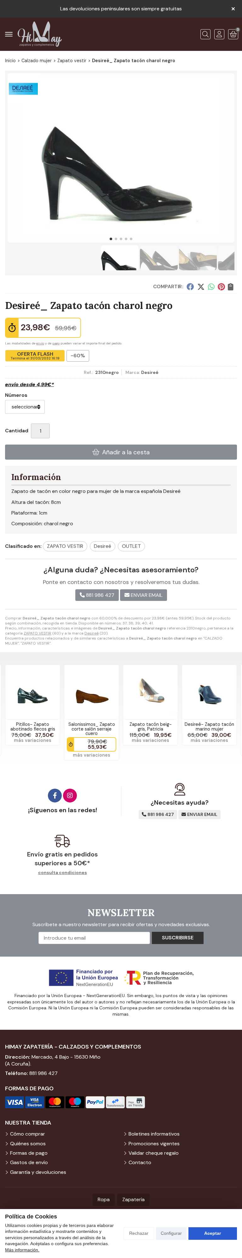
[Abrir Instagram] (70, 795)
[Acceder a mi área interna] (219, 34)
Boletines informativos (154, 1134)
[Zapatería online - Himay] (40, 34)
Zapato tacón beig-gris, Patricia (151, 726)
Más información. (22, 1249)
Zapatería (133, 1199)
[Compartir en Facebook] (190, 286)
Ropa (104, 1199)
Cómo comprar (27, 1134)
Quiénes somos (28, 1143)
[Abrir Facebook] (55, 795)
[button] (111, 239)
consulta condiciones (62, 872)
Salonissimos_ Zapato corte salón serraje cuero (91, 728)
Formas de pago (29, 1153)
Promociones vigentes (154, 1143)
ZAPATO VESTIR (37, 633)
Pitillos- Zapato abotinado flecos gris (32, 726)
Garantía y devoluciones (38, 1172)
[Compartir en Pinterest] (221, 286)
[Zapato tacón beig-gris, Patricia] (150, 692)
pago (56, 343)
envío (40, 343)
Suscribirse (177, 937)
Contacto (140, 1162)
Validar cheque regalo (154, 1153)
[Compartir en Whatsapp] (211, 286)
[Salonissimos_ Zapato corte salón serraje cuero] (91, 692)
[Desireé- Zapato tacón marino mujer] (209, 692)
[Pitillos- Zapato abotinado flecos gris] (32, 692)
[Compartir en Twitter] (201, 286)
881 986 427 (43, 1073)
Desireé (91, 633)
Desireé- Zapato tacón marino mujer (209, 726)
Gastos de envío (29, 1162)
